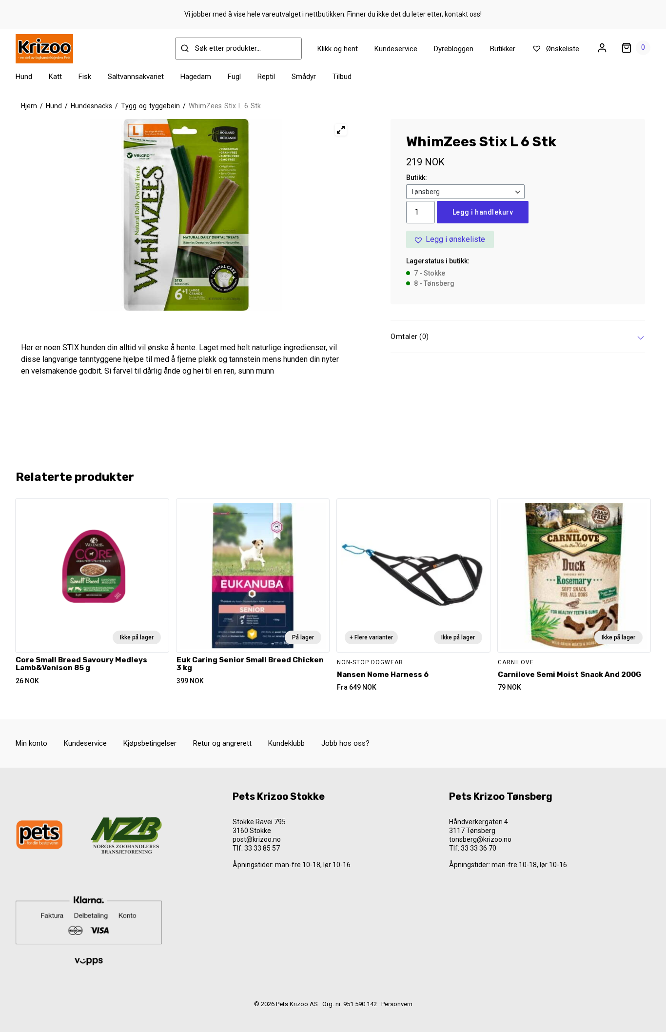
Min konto (31, 743)
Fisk (84, 76)
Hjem (29, 106)
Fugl (234, 76)
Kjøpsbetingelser (149, 743)
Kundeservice (395, 48)
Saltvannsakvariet (136, 76)
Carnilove (516, 662)
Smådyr (304, 76)
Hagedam (195, 76)
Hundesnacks (91, 106)
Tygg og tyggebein (150, 106)
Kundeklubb (286, 743)
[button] (450, 239)
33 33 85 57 (262, 848)
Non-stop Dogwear (370, 662)
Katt (55, 76)
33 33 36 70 (478, 848)
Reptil (266, 76)
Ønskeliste (561, 48)
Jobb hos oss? (345, 743)
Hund (24, 76)
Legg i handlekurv (482, 212)
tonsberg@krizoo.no (480, 839)
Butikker (502, 48)
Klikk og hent (337, 48)
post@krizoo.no (257, 839)
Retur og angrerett (222, 743)
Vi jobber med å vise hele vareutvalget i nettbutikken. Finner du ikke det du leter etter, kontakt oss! (333, 14)
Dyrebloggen (453, 48)
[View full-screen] (341, 130)
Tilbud (342, 76)
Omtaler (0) (410, 336)
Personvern (396, 1004)
